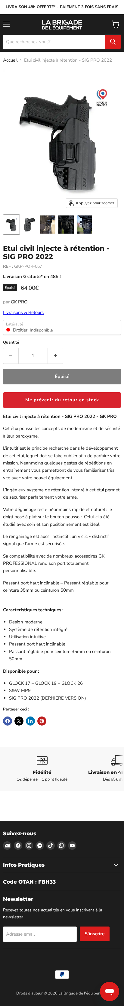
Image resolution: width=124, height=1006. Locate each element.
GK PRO (19, 302)
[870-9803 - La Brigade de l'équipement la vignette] (66, 224)
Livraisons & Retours (23, 312)
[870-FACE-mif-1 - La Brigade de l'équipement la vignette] (11, 224)
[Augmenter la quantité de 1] (55, 356)
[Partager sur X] (18, 721)
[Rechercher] (113, 42)
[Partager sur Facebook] (7, 721)
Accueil (10, 60)
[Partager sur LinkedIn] (30, 721)
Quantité (11, 342)
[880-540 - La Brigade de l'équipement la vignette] (48, 224)
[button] (62, 400)
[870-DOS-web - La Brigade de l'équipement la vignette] (29, 224)
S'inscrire (95, 933)
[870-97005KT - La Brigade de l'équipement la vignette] (84, 224)
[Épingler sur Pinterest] (41, 721)
